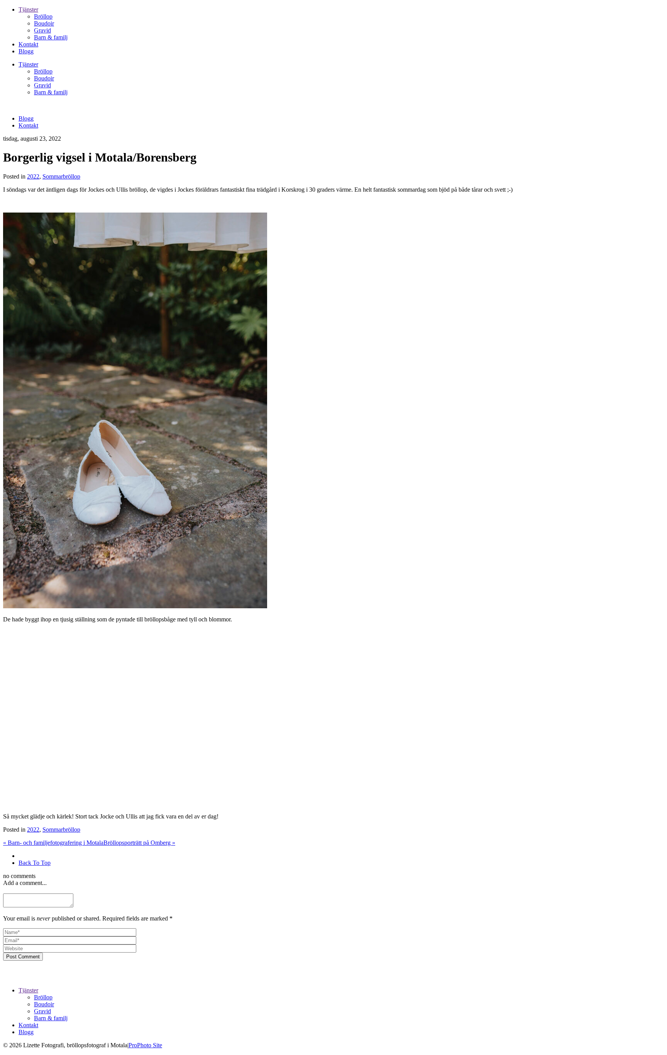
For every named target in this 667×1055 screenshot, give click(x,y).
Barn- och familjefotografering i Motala (53, 842)
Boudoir (44, 23)
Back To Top (35, 862)
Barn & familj (51, 37)
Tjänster (28, 9)
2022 (33, 176)
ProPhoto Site (145, 1045)
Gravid (42, 30)
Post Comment (23, 957)
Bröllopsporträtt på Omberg (139, 842)
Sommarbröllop (61, 176)
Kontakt (28, 44)
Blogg (26, 51)
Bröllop (43, 16)
